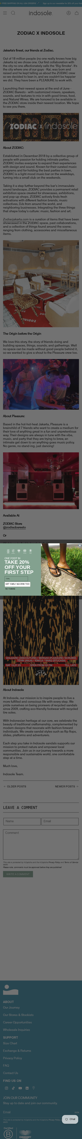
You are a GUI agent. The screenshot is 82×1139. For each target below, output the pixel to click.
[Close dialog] (80, 545)
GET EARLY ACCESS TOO (18, 584)
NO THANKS (10, 589)
